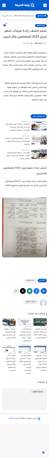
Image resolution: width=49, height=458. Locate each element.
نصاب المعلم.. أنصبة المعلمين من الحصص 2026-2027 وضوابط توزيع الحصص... (41, 363)
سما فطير (38, 43)
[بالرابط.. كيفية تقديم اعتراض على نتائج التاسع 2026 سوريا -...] (9, 322)
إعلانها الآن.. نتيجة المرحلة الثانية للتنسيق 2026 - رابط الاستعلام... (25, 335)
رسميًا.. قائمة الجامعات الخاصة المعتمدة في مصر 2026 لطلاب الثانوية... (17, 141)
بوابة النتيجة (22, 5)
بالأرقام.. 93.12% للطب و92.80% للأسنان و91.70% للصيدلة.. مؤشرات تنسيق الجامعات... (17, 127)
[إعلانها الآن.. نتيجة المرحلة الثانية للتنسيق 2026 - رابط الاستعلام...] (24, 322)
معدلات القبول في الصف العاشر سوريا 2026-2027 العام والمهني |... (40, 333)
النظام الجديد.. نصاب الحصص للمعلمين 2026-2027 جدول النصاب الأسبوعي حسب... (25, 364)
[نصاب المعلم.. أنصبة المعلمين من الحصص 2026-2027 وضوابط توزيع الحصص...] (40, 348)
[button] (36, 291)
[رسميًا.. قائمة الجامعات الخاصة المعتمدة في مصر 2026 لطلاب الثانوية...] (39, 140)
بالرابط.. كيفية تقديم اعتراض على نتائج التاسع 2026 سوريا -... (9, 333)
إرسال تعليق (38, 392)
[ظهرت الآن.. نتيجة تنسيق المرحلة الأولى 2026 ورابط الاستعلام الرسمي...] (9, 348)
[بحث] (4, 5)
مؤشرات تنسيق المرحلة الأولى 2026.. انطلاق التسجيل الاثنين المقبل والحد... (18, 156)
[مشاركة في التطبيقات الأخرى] (16, 291)
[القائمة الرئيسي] (45, 5)
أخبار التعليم (41, 25)
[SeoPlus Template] (39, 418)
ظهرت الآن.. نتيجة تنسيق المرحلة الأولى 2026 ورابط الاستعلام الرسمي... (10, 363)
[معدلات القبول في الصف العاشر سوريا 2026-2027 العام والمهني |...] (40, 322)
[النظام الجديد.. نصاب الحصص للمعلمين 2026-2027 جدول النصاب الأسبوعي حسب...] (24, 348)
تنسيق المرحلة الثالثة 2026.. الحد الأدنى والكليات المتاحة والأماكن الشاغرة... (17, 16)
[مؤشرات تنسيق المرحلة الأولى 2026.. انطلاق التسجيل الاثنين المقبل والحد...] (39, 154)
